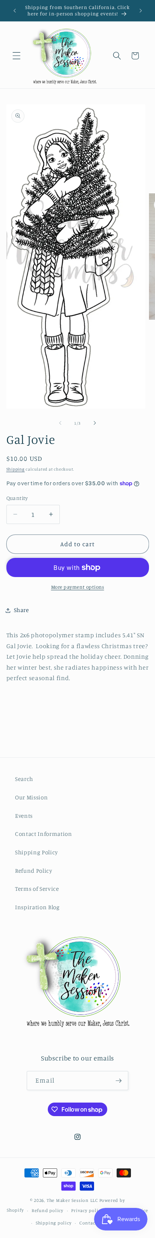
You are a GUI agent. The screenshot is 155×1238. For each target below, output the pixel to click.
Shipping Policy (36, 852)
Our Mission (31, 797)
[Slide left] (60, 423)
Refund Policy (33, 870)
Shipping (15, 469)
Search (24, 778)
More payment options (77, 587)
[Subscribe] (118, 1081)
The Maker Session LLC (72, 1200)
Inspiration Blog (37, 907)
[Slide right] (95, 423)
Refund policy (48, 1210)
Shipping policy (54, 1223)
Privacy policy (87, 1210)
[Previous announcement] (14, 10)
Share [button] (21, 610)
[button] (17, 56)
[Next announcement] (140, 10)
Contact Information (43, 833)
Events (24, 815)
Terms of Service (37, 888)
